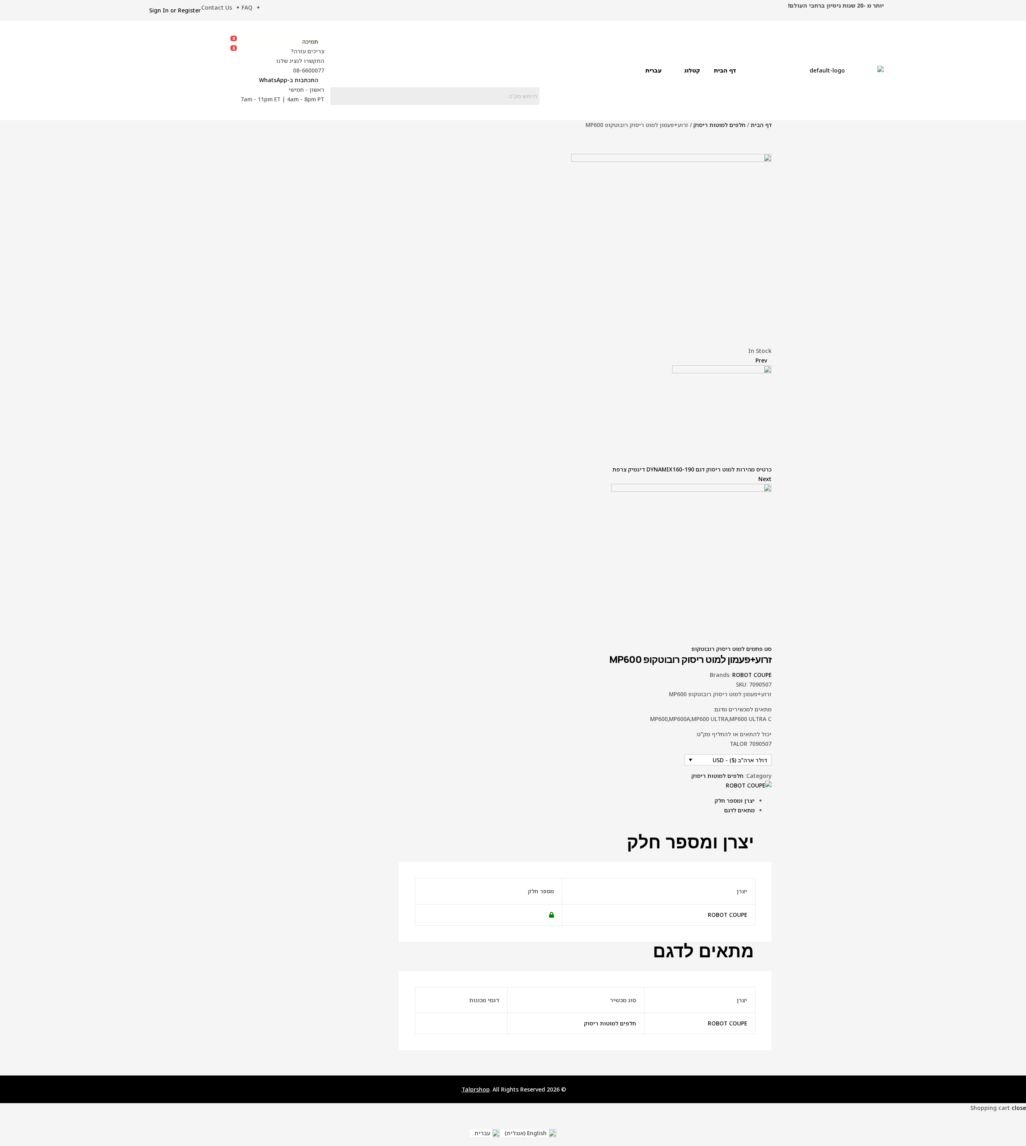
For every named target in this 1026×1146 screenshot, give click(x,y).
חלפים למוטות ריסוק (719, 125)
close (1019, 1108)
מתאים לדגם (739, 810)
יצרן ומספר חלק (735, 800)
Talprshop (476, 1089)
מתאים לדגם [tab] (703, 951)
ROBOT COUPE (752, 675)
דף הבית (761, 125)
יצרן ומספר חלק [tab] (690, 842)
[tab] (577, 801)
